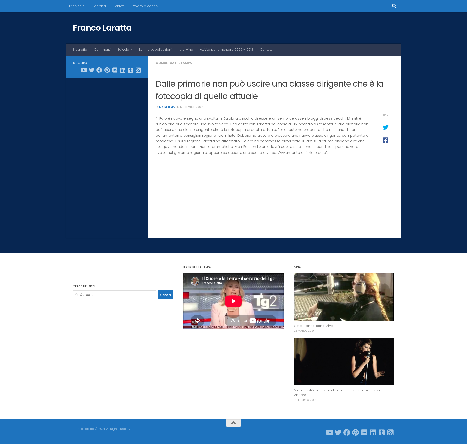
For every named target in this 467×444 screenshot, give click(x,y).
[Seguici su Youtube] (84, 70)
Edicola (123, 49)
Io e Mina (186, 49)
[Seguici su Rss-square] (138, 70)
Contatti (119, 6)
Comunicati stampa (174, 63)
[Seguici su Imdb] (115, 70)
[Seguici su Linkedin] (123, 70)
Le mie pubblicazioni (155, 49)
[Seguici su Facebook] (99, 70)
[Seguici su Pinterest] (107, 70)
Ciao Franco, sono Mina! (314, 326)
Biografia (98, 6)
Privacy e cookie (145, 6)
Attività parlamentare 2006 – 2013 (226, 49)
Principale (77, 6)
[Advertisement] (107, 155)
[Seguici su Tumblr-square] (130, 70)
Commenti (102, 49)
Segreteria (167, 107)
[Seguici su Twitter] (91, 70)
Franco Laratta (102, 28)
